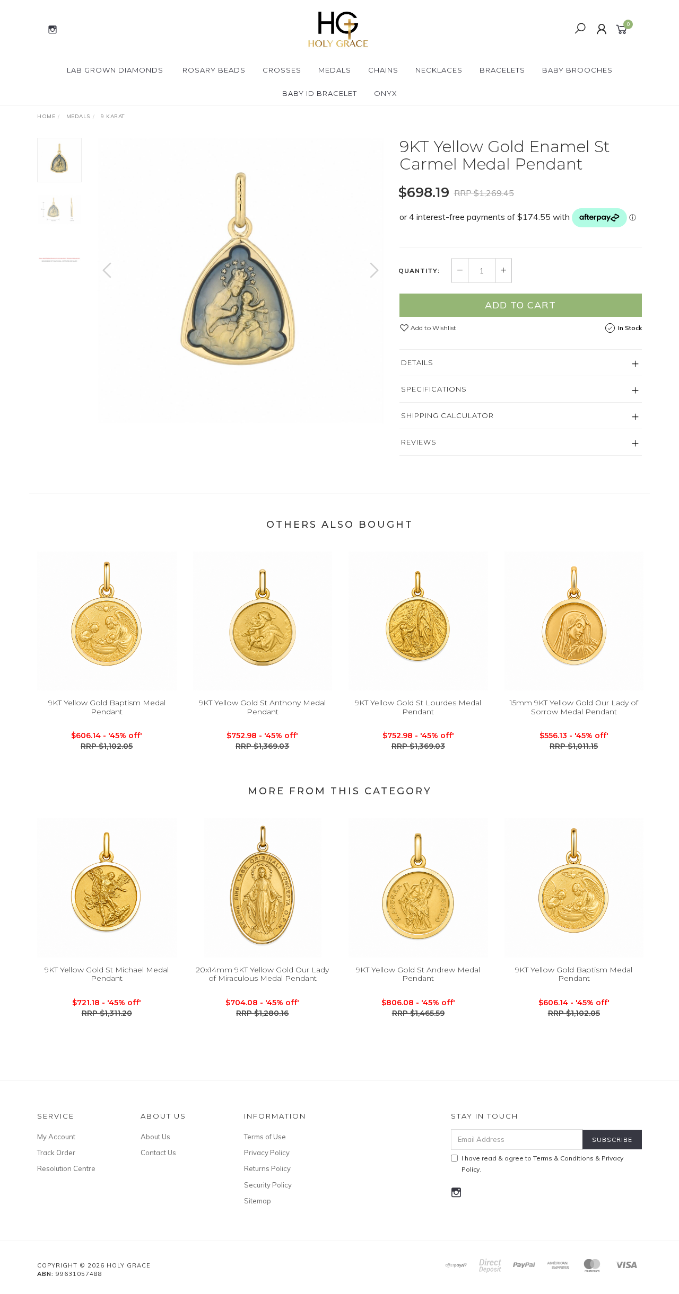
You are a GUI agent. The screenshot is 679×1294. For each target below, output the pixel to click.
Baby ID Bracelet (319, 93)
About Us (155, 1136)
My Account (56, 1136)
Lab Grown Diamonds (115, 70)
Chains (383, 70)
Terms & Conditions (563, 1158)
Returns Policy (267, 1168)
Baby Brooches (577, 70)
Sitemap (257, 1200)
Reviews (419, 442)
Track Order (56, 1152)
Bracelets (502, 70)
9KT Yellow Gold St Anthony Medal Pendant (262, 707)
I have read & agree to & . (542, 1163)
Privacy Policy (267, 1152)
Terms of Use (265, 1136)
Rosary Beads (214, 70)
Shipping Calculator (447, 415)
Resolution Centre (66, 1168)
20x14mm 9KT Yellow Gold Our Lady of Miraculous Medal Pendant (262, 974)
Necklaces (439, 70)
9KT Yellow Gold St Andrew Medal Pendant (418, 974)
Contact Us (158, 1152)
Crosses (282, 70)
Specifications (434, 389)
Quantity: (419, 271)
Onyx (385, 93)
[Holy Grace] (338, 28)
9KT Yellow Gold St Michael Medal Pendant (107, 974)
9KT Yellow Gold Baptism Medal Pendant (107, 707)
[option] (241, 280)
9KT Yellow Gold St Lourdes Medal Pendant (418, 707)
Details (417, 362)
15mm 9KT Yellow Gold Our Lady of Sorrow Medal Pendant (574, 707)
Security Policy (268, 1185)
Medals (334, 70)
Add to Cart (520, 305)
